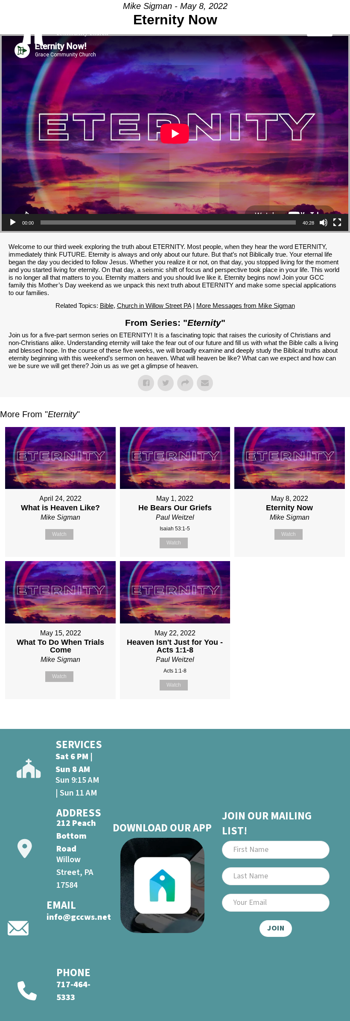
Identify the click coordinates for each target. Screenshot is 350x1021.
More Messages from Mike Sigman (245, 305)
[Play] (13, 222)
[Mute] (323, 222)
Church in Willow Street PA (154, 305)
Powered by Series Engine (318, 720)
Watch (59, 534)
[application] (175, 133)
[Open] (319, 28)
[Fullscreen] (337, 222)
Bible (107, 305)
